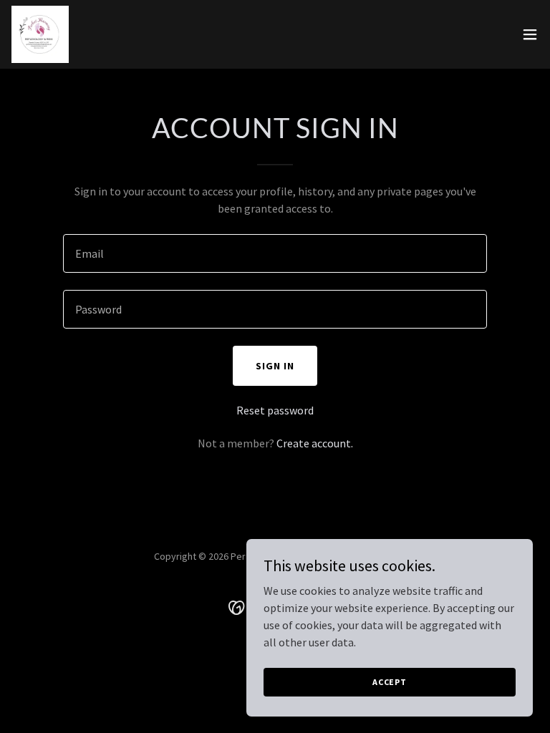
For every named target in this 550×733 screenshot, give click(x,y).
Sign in (275, 365)
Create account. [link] (314, 443)
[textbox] (275, 253)
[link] (40, 34)
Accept (389, 681)
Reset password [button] (275, 410)
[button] (530, 34)
